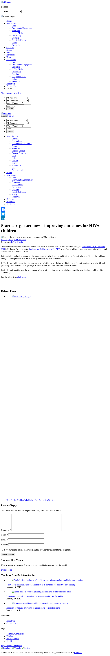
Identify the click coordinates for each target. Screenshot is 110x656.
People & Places (19, 40)
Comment (6, 530)
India (14, 158)
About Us (10, 84)
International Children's (22, 143)
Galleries (10, 47)
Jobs (8, 52)
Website (4, 545)
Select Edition (12, 136)
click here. (21, 277)
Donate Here (6, 570)
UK (13, 168)
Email (4, 540)
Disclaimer (11, 636)
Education (16, 30)
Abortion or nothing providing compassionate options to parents (33, 608)
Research (16, 45)
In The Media (17, 33)
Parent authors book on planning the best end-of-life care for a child (34, 596)
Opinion (15, 38)
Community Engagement (22, 28)
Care (14, 26)
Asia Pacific (17, 148)
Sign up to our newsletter (11, 93)
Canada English (18, 151)
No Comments (20, 239)
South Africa (17, 165)
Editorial (15, 139)
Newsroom (11, 23)
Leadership (16, 35)
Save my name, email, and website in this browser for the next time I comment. (37, 550)
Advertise (10, 55)
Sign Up (10, 116)
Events (9, 50)
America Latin (18, 170)
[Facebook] (55, 209)
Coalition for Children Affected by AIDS (44, 249)
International (17, 141)
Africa (14, 146)
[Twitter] (55, 214)
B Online (78, 652)
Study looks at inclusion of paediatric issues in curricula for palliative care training (40, 585)
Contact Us (11, 86)
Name (4, 535)
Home (9, 21)
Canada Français (19, 153)
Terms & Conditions (15, 634)
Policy (14, 43)
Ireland (15, 160)
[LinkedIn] (55, 218)
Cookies (9, 641)
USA (14, 155)
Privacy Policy (12, 638)
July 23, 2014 (7, 239)
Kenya (14, 163)
